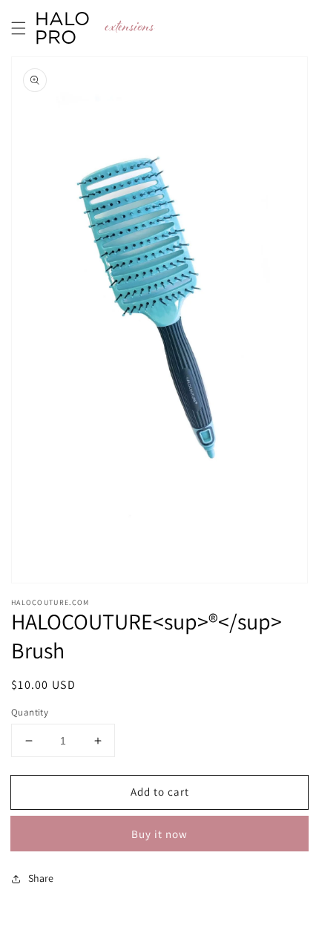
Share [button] (40, 878)
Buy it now (159, 834)
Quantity (29, 712)
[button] (18, 28)
